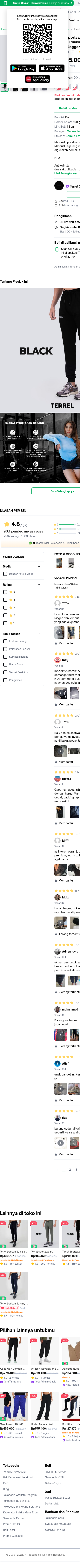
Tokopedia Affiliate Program (20, 1494)
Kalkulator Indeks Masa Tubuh (21, 1512)
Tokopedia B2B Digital (16, 1500)
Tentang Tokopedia (14, 1471)
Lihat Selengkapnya (65, 173)
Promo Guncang (13, 1535)
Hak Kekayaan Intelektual (18, 1477)
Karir (6, 1483)
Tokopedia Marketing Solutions (21, 1506)
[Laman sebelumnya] (57, 1169)
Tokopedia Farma (13, 1518)
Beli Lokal (9, 1530)
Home (3, 29)
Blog (6, 1489)
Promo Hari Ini (11, 1524)
